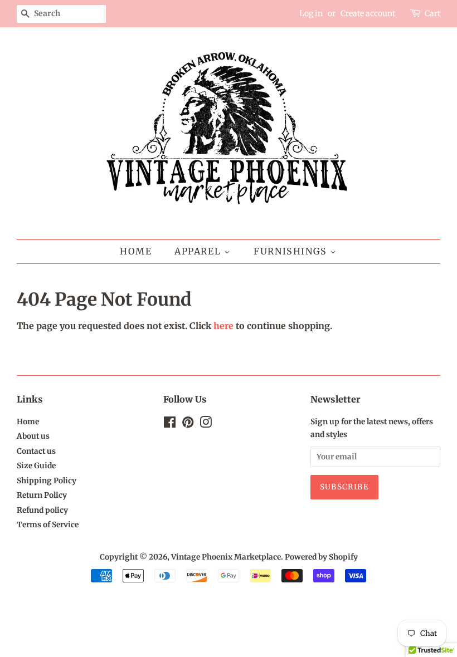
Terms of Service (48, 524)
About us (33, 436)
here (223, 325)
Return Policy (42, 495)
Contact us (36, 451)
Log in (311, 13)
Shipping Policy (46, 481)
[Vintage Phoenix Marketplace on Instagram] (206, 424)
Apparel (199, 251)
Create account (368, 13)
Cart (432, 13)
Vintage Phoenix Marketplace (226, 557)
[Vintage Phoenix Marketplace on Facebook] (169, 424)
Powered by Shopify (321, 557)
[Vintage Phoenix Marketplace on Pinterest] (188, 424)
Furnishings (292, 251)
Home (136, 251)
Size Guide (36, 465)
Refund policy (42, 510)
